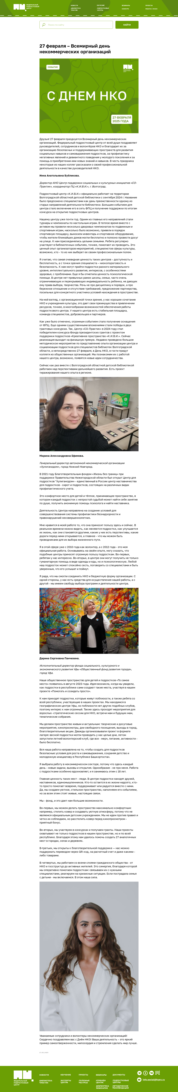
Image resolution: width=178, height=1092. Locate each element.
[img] (23, 1078)
